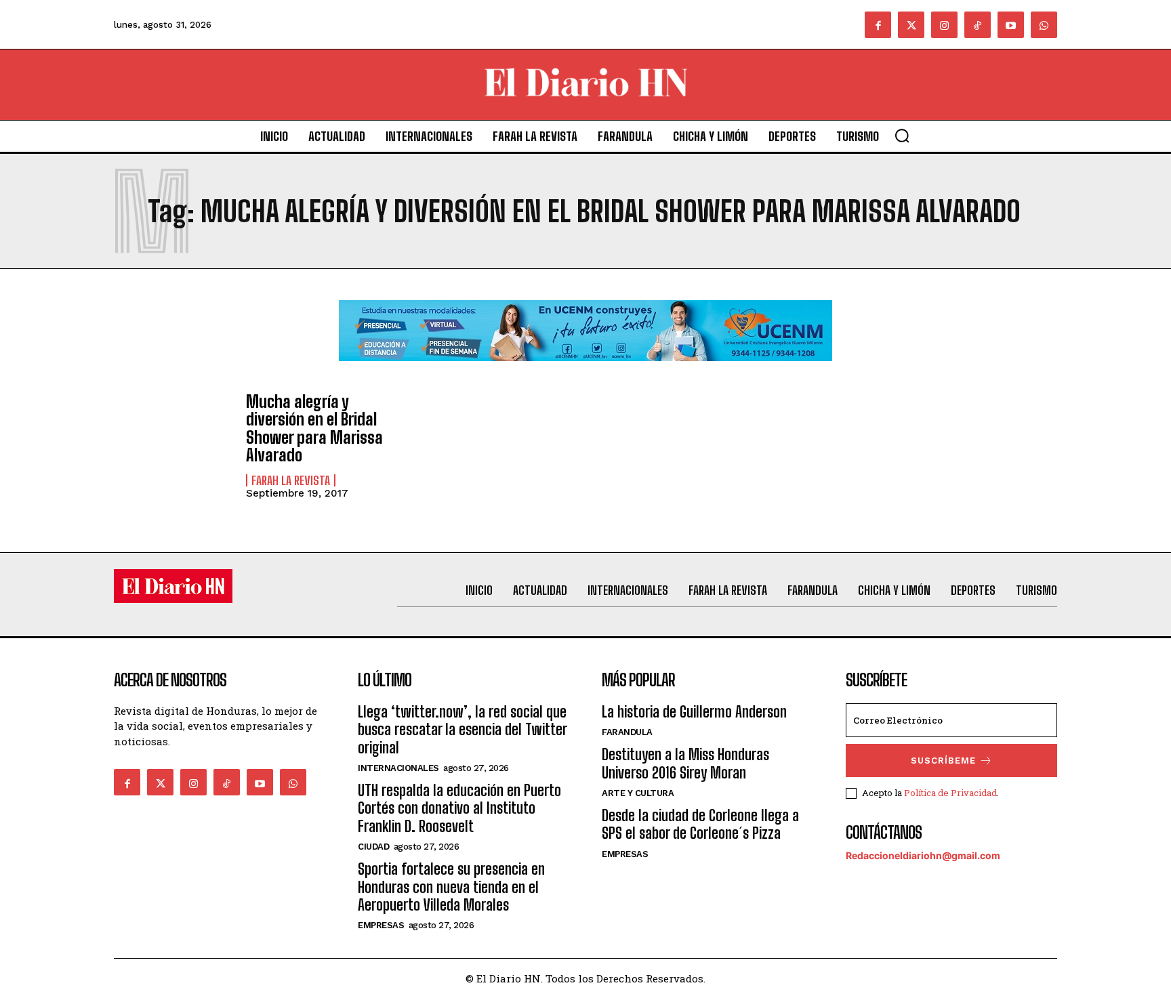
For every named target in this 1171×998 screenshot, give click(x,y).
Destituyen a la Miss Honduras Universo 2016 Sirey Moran (685, 763)
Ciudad (373, 846)
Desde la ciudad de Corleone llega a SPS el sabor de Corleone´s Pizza (700, 824)
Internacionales (398, 768)
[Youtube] (1011, 25)
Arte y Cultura (638, 793)
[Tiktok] (977, 25)
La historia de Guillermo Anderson (694, 712)
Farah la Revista (290, 480)
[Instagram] (944, 25)
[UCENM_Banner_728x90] (585, 371)
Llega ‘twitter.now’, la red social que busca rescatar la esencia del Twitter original (462, 730)
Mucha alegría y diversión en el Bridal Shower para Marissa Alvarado (314, 428)
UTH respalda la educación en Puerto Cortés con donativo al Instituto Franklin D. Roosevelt (459, 808)
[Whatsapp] (1044, 25)
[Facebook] (878, 25)
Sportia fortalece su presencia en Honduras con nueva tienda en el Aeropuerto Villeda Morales (451, 887)
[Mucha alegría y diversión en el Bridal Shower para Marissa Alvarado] (173, 440)
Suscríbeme (943, 760)
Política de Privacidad (950, 793)
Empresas (381, 925)
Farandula (627, 732)
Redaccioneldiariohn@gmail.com (923, 855)
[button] (902, 135)
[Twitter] (911, 25)
